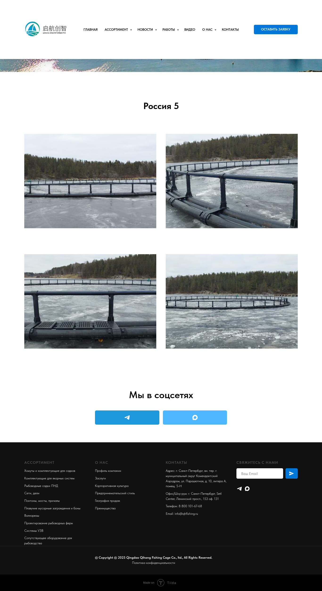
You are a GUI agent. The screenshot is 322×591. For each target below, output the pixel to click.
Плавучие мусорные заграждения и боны (52, 508)
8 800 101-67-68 (190, 506)
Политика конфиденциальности (153, 563)
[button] (276, 29)
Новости (145, 29)
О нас (207, 29)
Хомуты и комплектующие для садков (49, 471)
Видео (189, 29)
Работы (169, 29)
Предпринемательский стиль (115, 493)
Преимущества (105, 508)
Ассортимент (117, 29)
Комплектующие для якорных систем (49, 478)
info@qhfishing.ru (186, 513)
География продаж (107, 500)
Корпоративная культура (111, 486)
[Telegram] (239, 489)
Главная (90, 29)
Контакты (230, 29)
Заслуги (100, 478)
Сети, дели (31, 493)
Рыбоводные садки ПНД (41, 486)
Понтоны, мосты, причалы (42, 500)
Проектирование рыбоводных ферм (48, 523)
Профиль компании (108, 471)
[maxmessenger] (247, 489)
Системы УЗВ (33, 530)
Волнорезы (31, 515)
